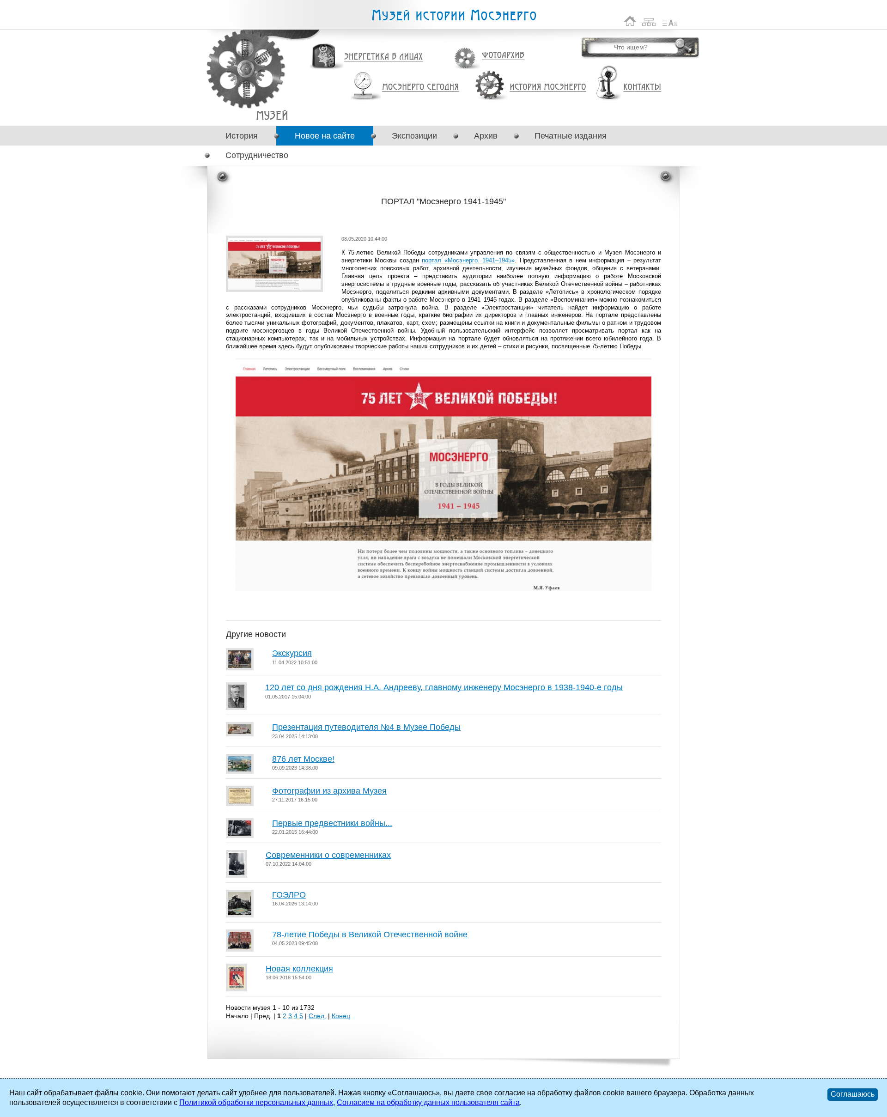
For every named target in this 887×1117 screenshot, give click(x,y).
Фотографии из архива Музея (329, 790)
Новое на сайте (325, 135)
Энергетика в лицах (384, 57)
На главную (630, 21)
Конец (341, 1016)
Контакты (642, 87)
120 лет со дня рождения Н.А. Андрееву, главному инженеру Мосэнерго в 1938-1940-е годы (444, 687)
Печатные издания (571, 135)
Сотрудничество (256, 155)
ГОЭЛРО (289, 894)
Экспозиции (414, 135)
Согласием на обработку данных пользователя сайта (428, 1102)
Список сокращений (670, 21)
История (241, 135)
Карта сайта (649, 21)
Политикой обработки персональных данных (256, 1102)
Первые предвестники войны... (332, 823)
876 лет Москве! (303, 759)
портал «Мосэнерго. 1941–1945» (468, 260)
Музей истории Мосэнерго (454, 15)
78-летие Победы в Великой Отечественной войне (370, 934)
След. (317, 1016)
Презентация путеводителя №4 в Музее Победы (366, 727)
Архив (486, 135)
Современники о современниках (328, 855)
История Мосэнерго (548, 87)
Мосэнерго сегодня (420, 87)
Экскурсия (292, 653)
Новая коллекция (299, 968)
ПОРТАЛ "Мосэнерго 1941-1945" (271, 115)
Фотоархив (502, 56)
